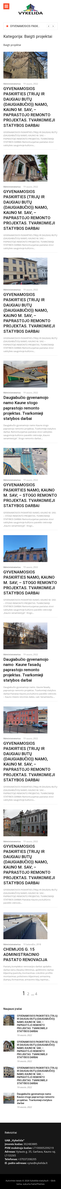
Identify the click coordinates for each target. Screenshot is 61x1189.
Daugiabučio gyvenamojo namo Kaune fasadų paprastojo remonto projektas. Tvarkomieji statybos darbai (25, 670)
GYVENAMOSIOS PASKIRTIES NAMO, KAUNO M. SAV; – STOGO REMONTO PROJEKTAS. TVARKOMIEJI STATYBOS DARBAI (30, 495)
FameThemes (38, 1183)
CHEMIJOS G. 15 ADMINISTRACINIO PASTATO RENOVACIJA (25, 954)
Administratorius (12, 83)
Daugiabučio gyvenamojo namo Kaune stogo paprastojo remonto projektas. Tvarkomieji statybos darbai (25, 408)
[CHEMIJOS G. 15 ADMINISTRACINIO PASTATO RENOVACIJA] (30, 925)
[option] (32, 26)
